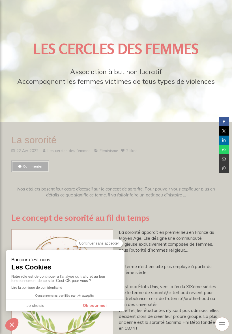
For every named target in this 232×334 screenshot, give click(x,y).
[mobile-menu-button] (222, 324)
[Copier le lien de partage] (224, 168)
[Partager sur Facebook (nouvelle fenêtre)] (224, 121)
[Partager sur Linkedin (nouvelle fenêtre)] (224, 140)
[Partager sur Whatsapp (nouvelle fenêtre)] (224, 149)
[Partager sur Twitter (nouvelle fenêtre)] (224, 131)
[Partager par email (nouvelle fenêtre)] (224, 159)
